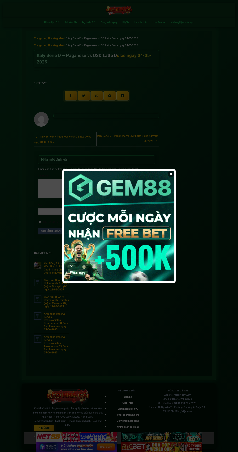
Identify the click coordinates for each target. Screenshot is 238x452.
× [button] (171, 173)
